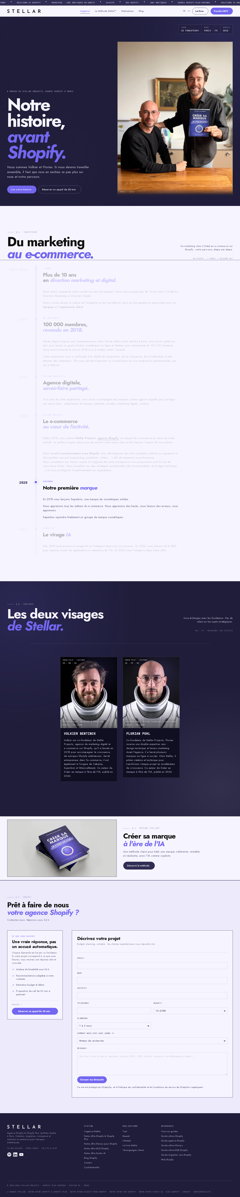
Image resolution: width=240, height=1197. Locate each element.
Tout (125, 1131)
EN (188, 11)
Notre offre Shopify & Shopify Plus (99, 1138)
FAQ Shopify (167, 1159)
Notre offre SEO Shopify (96, 1148)
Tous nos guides (169, 1131)
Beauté (126, 1136)
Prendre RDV (221, 11)
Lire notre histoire (21, 189)
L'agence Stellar (92, 1131)
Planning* (82, 1018)
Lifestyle (127, 1140)
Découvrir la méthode (138, 865)
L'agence (85, 11)
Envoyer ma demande (92, 1079)
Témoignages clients (133, 1150)
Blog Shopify (90, 1158)
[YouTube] (21, 1154)
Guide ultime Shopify (172, 1136)
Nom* (79, 973)
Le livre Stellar (130, 1145)
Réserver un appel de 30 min (59, 189)
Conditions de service (164, 1087)
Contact (88, 1162)
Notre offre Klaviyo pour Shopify (100, 1143)
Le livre (199, 11)
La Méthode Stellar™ (105, 11)
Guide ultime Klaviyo (172, 1145)
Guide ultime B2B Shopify (174, 1150)
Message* (82, 1048)
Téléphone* (83, 1003)
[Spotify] (9, 1154)
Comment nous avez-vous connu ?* (95, 1033)
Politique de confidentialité (132, 1087)
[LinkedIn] (15, 1154)
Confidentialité (91, 1167)
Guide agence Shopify (172, 1140)
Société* (82, 988)
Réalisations (127, 11)
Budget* (158, 1003)
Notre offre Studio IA (95, 1153)
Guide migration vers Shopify (176, 1154)
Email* (80, 958)
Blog (141, 11)
